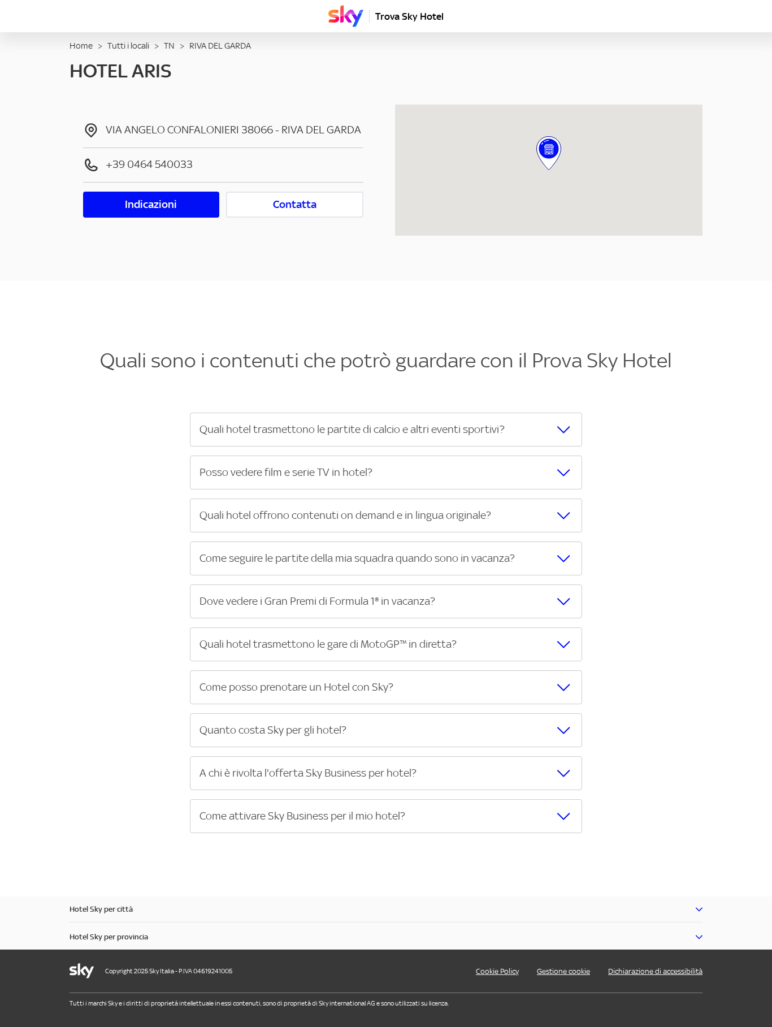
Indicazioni (151, 204)
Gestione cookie (563, 971)
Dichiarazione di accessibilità (655, 971)
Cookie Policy (497, 971)
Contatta (294, 204)
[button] (385, 429)
